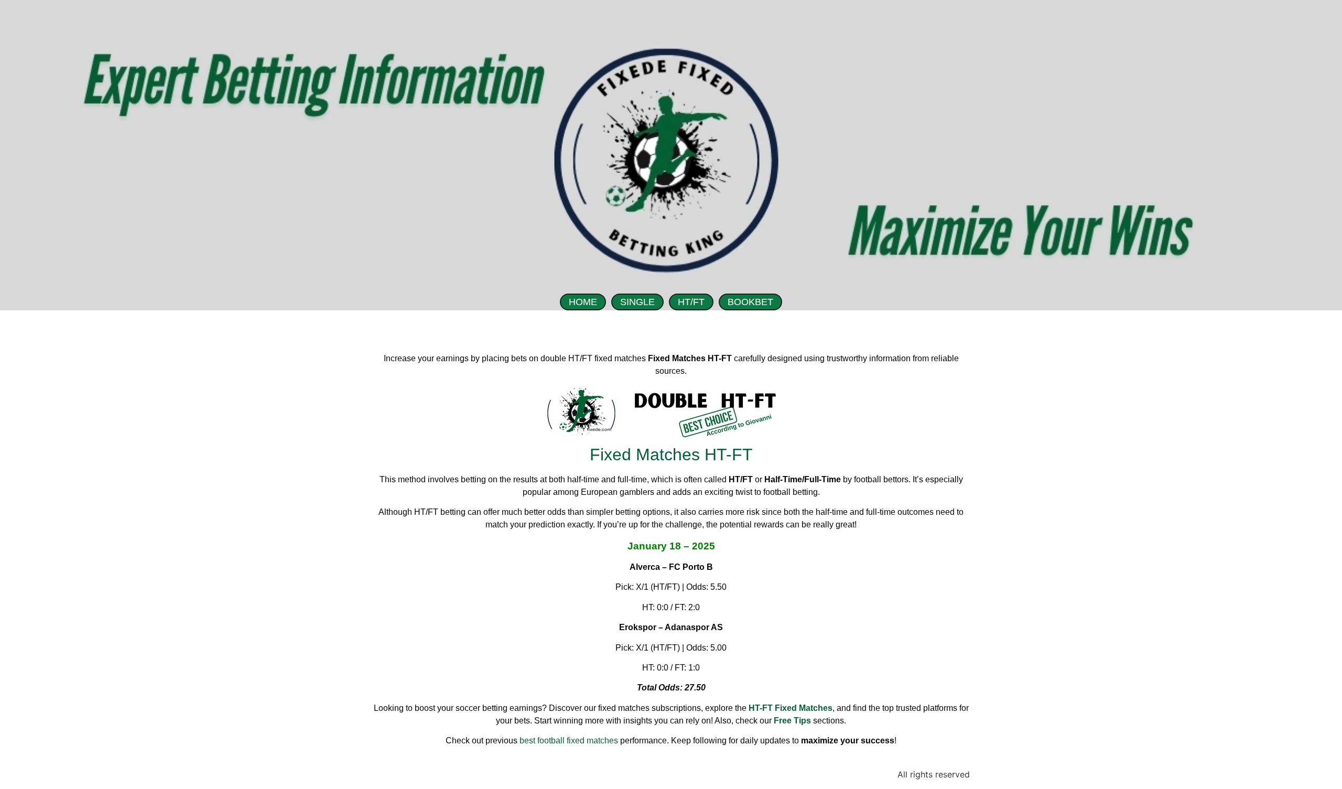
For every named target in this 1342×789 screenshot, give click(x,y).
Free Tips (792, 720)
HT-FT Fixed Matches (790, 708)
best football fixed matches (569, 740)
